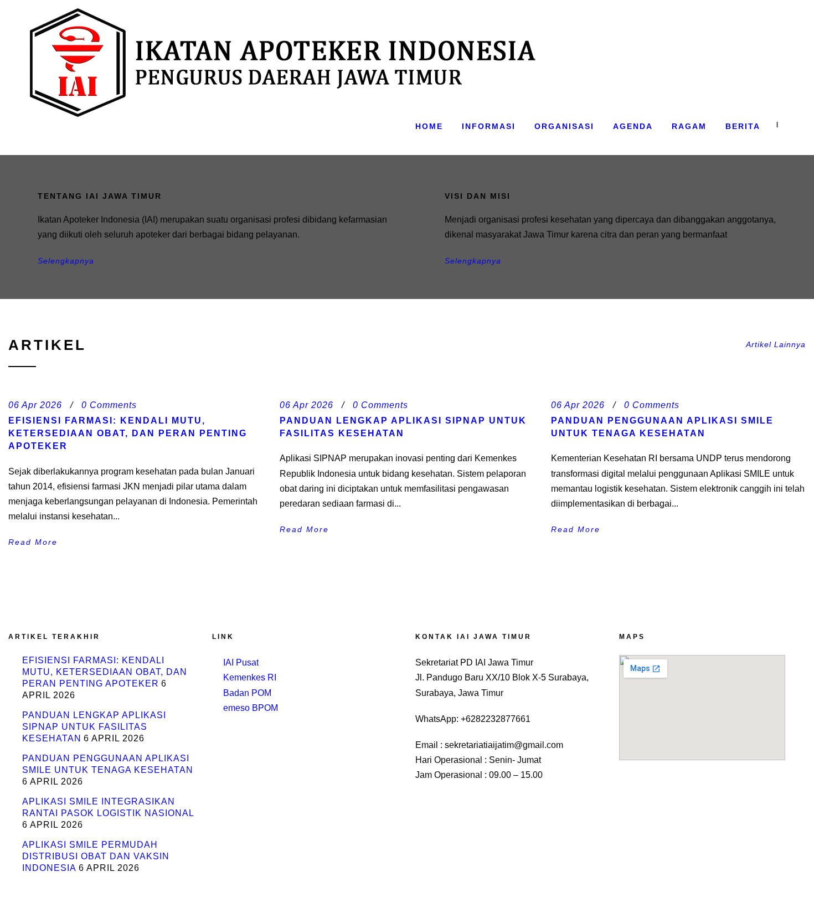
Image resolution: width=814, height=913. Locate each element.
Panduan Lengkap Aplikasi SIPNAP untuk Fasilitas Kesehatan (94, 726)
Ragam (689, 126)
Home (429, 126)
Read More (33, 542)
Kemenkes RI (249, 677)
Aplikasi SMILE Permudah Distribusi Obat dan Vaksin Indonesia (95, 856)
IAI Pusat (241, 662)
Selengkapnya (66, 260)
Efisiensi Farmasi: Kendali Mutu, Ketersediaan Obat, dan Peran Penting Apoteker (127, 433)
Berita (742, 126)
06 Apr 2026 (35, 405)
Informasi (489, 126)
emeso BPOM (250, 708)
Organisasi (564, 126)
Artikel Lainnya (776, 344)
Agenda (633, 126)
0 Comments (109, 405)
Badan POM (247, 693)
